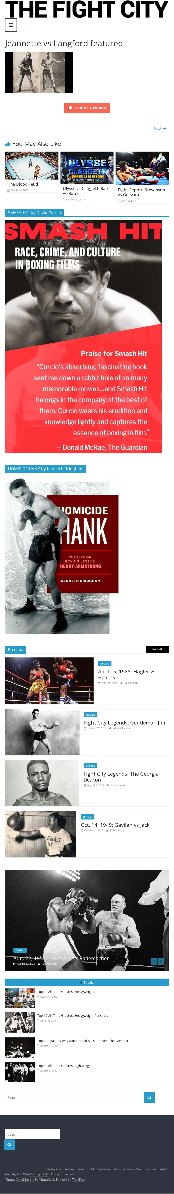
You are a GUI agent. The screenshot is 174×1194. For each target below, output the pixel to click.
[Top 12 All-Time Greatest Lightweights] (21, 1060)
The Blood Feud (22, 184)
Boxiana (104, 663)
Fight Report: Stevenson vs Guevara (141, 192)
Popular (89, 980)
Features (69, 1167)
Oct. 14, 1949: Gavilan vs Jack (115, 824)
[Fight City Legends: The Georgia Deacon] (42, 762)
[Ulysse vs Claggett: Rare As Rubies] (87, 154)
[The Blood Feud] (31, 154)
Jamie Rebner (75, 961)
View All (157, 649)
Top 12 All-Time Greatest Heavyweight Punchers (72, 1013)
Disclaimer (150, 1167)
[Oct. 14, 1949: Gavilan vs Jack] (40, 813)
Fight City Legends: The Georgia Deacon (121, 776)
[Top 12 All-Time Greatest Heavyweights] (21, 986)
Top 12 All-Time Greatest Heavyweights (66, 989)
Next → (160, 128)
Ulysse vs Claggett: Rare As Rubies (86, 191)
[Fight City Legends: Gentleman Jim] (42, 711)
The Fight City (54, 1167)
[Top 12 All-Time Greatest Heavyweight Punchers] (21, 1010)
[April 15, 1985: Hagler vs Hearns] (49, 660)
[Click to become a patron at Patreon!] (87, 103)
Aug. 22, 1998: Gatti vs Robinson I (78, 955)
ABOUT (164, 1167)
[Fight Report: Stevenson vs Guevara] (142, 154)
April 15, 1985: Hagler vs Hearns (126, 674)
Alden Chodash (121, 728)
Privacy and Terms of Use (127, 1167)
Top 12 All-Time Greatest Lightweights (65, 1063)
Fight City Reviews (99, 1167)
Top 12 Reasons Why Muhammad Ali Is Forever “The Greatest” (83, 1038)
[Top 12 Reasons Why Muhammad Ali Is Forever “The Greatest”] (21, 1035)
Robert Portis (131, 682)
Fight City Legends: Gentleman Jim (124, 722)
